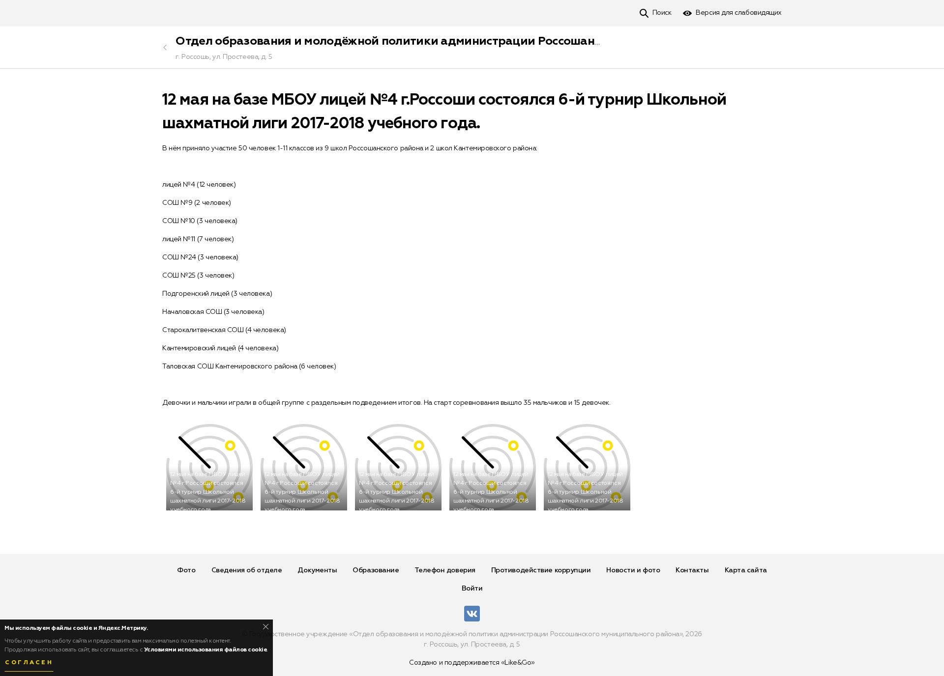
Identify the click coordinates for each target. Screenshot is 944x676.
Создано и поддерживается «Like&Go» (472, 662)
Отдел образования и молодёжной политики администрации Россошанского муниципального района (474, 41)
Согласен (29, 663)
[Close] (265, 626)
